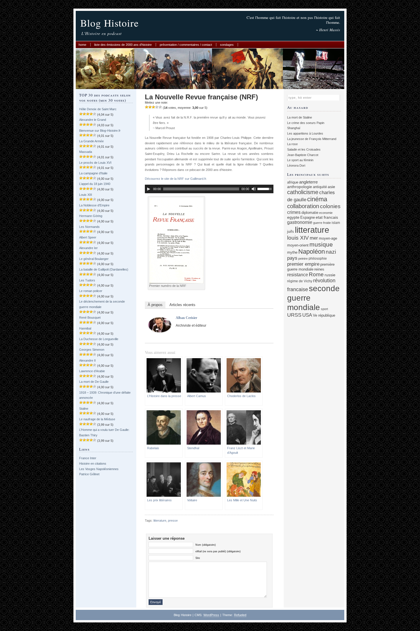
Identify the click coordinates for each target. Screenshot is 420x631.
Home (82, 44)
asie (331, 186)
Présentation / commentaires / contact (186, 44)
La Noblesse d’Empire (94, 205)
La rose (292, 144)
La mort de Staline (299, 117)
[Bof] (146, 107)
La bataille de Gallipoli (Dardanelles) (103, 269)
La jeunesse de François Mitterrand (311, 139)
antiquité (320, 187)
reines (319, 269)
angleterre (308, 182)
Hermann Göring (90, 216)
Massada (85, 151)
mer (314, 238)
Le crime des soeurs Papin (305, 123)
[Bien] (153, 107)
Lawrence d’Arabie (92, 371)
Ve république (324, 315)
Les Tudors (87, 280)
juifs (290, 231)
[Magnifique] (160, 107)
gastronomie (299, 222)
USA (307, 315)
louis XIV (298, 238)
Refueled (240, 615)
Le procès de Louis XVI (95, 162)
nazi (331, 252)
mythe (292, 253)
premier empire (303, 264)
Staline (83, 408)
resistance (297, 274)
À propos (155, 305)
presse (173, 520)
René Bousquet (90, 317)
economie (326, 212)
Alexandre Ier (88, 248)
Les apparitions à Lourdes (305, 133)
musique (321, 244)
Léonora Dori (296, 165)
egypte (293, 217)
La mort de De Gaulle (94, 381)
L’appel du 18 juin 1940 (94, 184)
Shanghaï (293, 128)
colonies (330, 206)
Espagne (307, 217)
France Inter (87, 458)
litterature (159, 520)
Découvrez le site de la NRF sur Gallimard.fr (175, 178)
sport (324, 309)
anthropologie (299, 186)
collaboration (303, 206)
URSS (294, 315)
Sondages (227, 44)
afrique (292, 182)
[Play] (148, 189)
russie (330, 275)
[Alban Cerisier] (159, 331)
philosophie (318, 258)
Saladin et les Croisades (304, 149)
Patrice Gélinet (89, 474)
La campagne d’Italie (93, 173)
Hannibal (85, 328)
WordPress (211, 615)
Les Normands (89, 226)
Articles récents (182, 305)
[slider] (265, 188)
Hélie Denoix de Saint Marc (98, 109)
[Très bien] (157, 107)
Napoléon (311, 251)
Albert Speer (87, 237)
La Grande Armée (91, 141)
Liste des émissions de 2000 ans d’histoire (123, 44)
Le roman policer (90, 291)
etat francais (327, 217)
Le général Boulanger (94, 259)
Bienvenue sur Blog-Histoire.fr (100, 130)
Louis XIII (85, 194)
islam (336, 222)
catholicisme (302, 192)
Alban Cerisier (186, 318)
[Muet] (253, 189)
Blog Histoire (109, 22)
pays (292, 258)
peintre (303, 258)
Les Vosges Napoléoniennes (99, 469)
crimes (294, 212)
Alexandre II (87, 360)
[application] (209, 189)
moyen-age (328, 238)
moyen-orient (298, 245)
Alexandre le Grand (92, 119)
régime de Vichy (299, 281)
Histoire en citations (92, 463)
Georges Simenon (91, 349)
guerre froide (322, 222)
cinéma (317, 199)
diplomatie (309, 213)
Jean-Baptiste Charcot (302, 155)
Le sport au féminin (300, 160)
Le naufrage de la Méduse (97, 419)
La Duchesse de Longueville (98, 339)
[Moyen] (150, 107)
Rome (316, 274)
